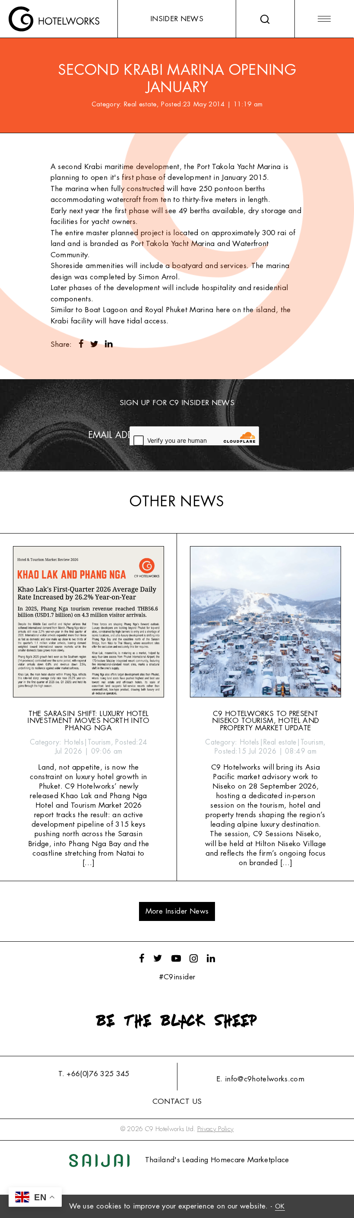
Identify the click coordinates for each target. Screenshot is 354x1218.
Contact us (177, 1101)
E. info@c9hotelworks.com (260, 1079)
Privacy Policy (215, 1129)
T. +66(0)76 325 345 (93, 1073)
